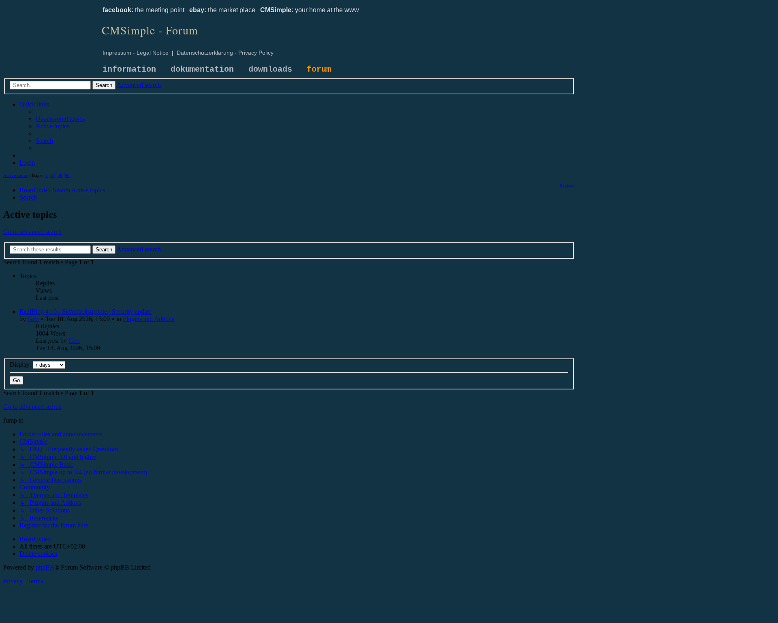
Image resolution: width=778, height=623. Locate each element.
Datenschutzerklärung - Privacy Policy (225, 52)
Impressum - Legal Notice (136, 52)
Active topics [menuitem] (15, 175)
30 (60, 175)
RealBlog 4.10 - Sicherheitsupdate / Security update (85, 311)
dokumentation (202, 69)
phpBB (45, 567)
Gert (33, 318)
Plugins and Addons (148, 318)
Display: (21, 364)
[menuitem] (60, 118)
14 (52, 175)
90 (67, 175)
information (129, 69)
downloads (270, 69)
